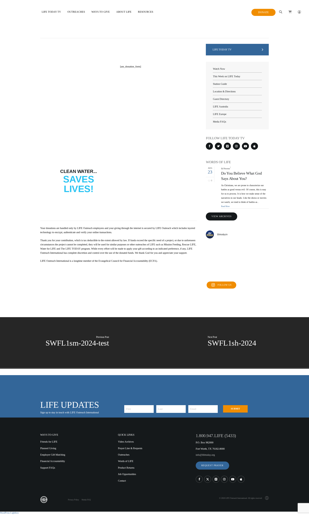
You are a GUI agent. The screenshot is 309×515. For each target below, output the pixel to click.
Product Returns (126, 467)
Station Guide (220, 84)
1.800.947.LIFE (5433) (216, 435)
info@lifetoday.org (205, 454)
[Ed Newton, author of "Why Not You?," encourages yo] (216, 260)
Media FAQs (219, 121)
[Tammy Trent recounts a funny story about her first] (237, 273)
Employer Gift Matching (52, 454)
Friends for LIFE (48, 441)
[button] (212, 466)
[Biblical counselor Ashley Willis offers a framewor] (259, 247)
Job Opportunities (127, 474)
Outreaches (123, 454)
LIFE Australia (220, 106)
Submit (235, 409)
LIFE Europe (219, 114)
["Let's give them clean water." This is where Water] (259, 260)
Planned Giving (48, 448)
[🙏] (237, 260)
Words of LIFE (125, 461)
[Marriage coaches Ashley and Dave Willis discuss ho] (237, 247)
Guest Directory (221, 99)
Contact (122, 480)
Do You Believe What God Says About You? (241, 176)
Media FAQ (86, 500)
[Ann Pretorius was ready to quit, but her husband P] (216, 273)
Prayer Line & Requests (130, 448)
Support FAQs (47, 467)
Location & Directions (224, 91)
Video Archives (126, 441)
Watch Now (219, 69)
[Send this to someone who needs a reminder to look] (216, 247)
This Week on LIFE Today (226, 76)
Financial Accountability (52, 461)
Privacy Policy (73, 500)
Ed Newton (225, 168)
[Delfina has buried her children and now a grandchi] (259, 273)
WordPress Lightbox (9, 513)
